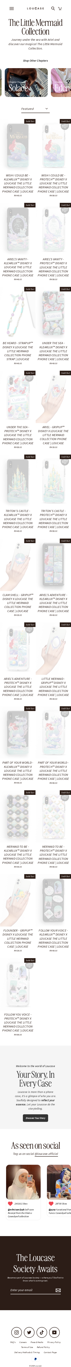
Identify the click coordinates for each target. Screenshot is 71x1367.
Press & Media (37, 1342)
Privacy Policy (54, 1342)
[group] (26, 82)
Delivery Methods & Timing (27, 1352)
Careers (22, 1342)
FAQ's (13, 1342)
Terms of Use (27, 1347)
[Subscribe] (57, 1290)
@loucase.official (46, 1154)
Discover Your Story (35, 1117)
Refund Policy (43, 1347)
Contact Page (50, 1352)
